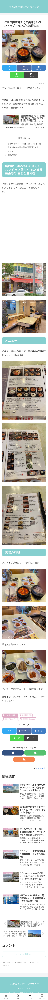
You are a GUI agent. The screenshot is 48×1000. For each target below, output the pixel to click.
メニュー (11, 151)
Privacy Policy (24, 988)
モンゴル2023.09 (11, 715)
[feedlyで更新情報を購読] (35, 753)
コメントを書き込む (24, 954)
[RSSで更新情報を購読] (24, 759)
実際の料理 (12, 155)
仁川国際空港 (27, 715)
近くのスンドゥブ (11, 719)
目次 (20, 138)
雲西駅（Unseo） (29, 719)
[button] (31, 75)
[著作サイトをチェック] (13, 753)
